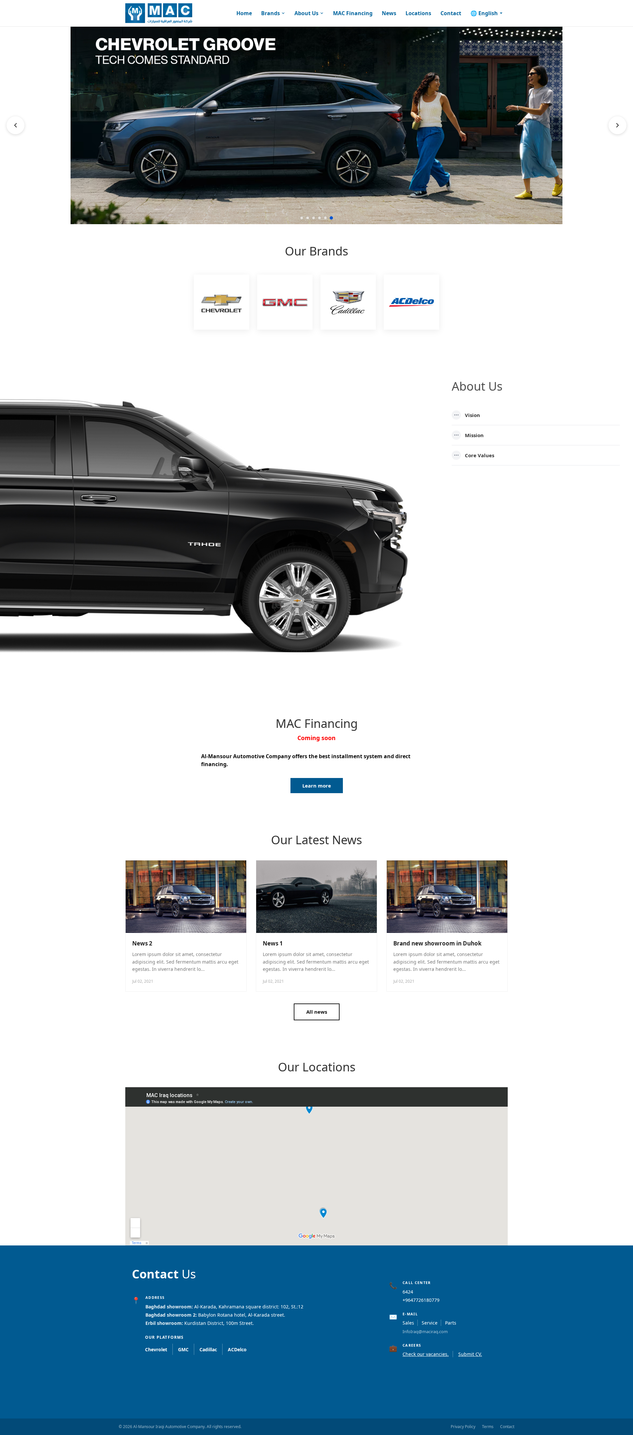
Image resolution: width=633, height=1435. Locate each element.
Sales (408, 1323)
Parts (450, 1323)
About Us (306, 13)
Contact (450, 13)
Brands (270, 13)
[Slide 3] (313, 218)
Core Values (474, 455)
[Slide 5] (325, 218)
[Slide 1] (301, 218)
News (389, 13)
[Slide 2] (307, 218)
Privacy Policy (463, 1426)
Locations (418, 13)
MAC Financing (353, 13)
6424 (408, 1292)
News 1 (273, 943)
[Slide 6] (331, 218)
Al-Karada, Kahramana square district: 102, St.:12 (248, 1306)
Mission (469, 435)
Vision (467, 415)
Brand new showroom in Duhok (437, 943)
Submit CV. (470, 1354)
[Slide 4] (319, 218)
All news (316, 1011)
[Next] (617, 125)
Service (429, 1323)
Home (244, 13)
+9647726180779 (421, 1300)
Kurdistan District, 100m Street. (219, 1323)
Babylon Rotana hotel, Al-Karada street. (241, 1315)
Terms (488, 1426)
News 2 (142, 943)
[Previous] (15, 125)
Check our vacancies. (426, 1354)
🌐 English (484, 13)
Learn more (316, 785)
